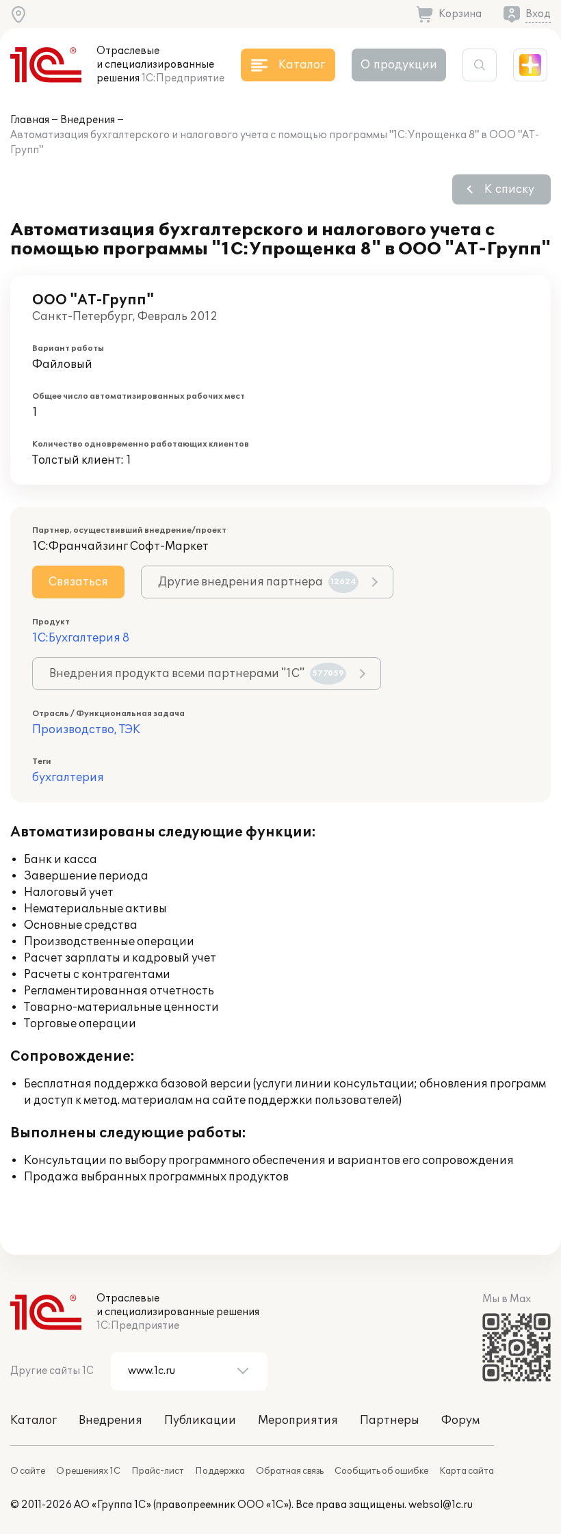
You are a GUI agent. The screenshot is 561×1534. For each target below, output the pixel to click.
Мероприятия (298, 1420)
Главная (29, 120)
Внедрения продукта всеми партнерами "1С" (196, 673)
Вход (538, 14)
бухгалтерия (68, 777)
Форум (460, 1420)
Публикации (200, 1420)
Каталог (33, 1420)
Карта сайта (466, 1471)
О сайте (27, 1471)
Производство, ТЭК (86, 730)
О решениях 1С (88, 1471)
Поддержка (220, 1471)
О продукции (399, 65)
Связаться (78, 582)
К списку (509, 189)
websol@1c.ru (440, 1505)
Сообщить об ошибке (381, 1471)
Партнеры (389, 1420)
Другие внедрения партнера (257, 582)
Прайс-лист (157, 1471)
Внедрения (87, 120)
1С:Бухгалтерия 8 (80, 638)
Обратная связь (290, 1471)
